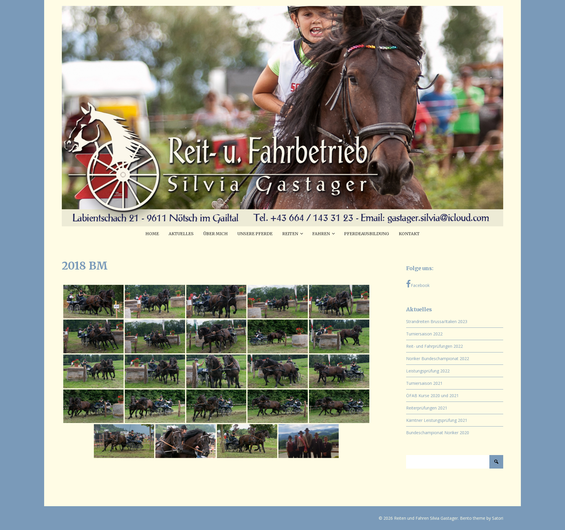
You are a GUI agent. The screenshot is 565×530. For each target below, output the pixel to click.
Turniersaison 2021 (424, 383)
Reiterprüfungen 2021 (426, 408)
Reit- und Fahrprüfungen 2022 (434, 346)
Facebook (420, 285)
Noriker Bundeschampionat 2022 (437, 358)
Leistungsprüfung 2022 (428, 371)
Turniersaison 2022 (424, 334)
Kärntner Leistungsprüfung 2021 (436, 420)
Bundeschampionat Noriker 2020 (437, 432)
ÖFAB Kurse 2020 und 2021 (432, 395)
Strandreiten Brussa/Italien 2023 (436, 321)
